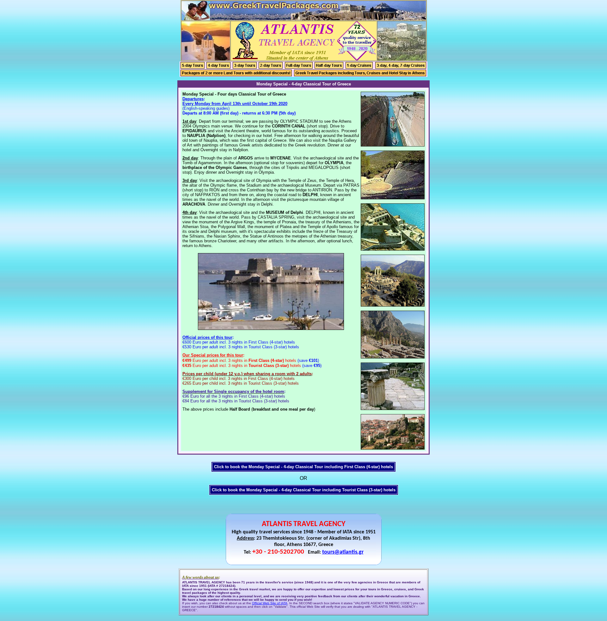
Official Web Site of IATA (269, 603)
